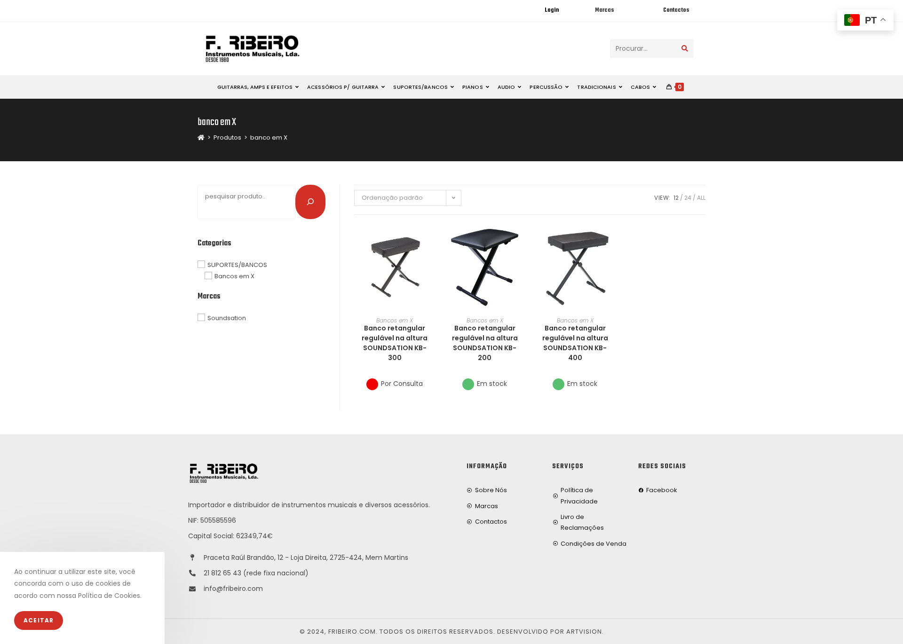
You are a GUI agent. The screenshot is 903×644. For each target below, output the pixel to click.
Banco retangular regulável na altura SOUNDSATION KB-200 (485, 342)
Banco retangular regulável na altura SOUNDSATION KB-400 (575, 342)
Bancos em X (394, 320)
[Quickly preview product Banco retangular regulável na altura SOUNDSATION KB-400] (612, 240)
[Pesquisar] (310, 202)
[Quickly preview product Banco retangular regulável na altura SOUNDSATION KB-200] (522, 240)
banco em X (268, 137)
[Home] (201, 137)
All (701, 198)
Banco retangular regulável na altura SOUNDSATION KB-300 (395, 342)
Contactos (676, 10)
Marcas (604, 10)
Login (552, 10)
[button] (432, 265)
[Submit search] (685, 48)
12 (676, 198)
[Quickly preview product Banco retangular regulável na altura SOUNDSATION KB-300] (432, 240)
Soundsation (226, 318)
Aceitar (39, 620)
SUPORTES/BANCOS (237, 264)
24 (687, 198)
